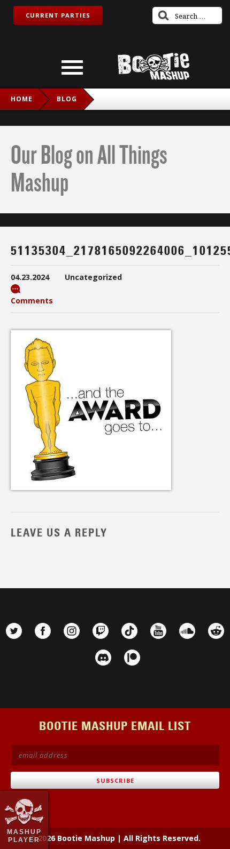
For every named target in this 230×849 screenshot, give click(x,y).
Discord (103, 658)
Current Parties (58, 15)
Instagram (72, 631)
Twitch (101, 631)
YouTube (158, 631)
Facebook (43, 631)
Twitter (14, 631)
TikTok (129, 631)
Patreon (132, 658)
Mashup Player (24, 835)
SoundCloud (187, 631)
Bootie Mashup (153, 66)
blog (67, 98)
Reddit (216, 631)
